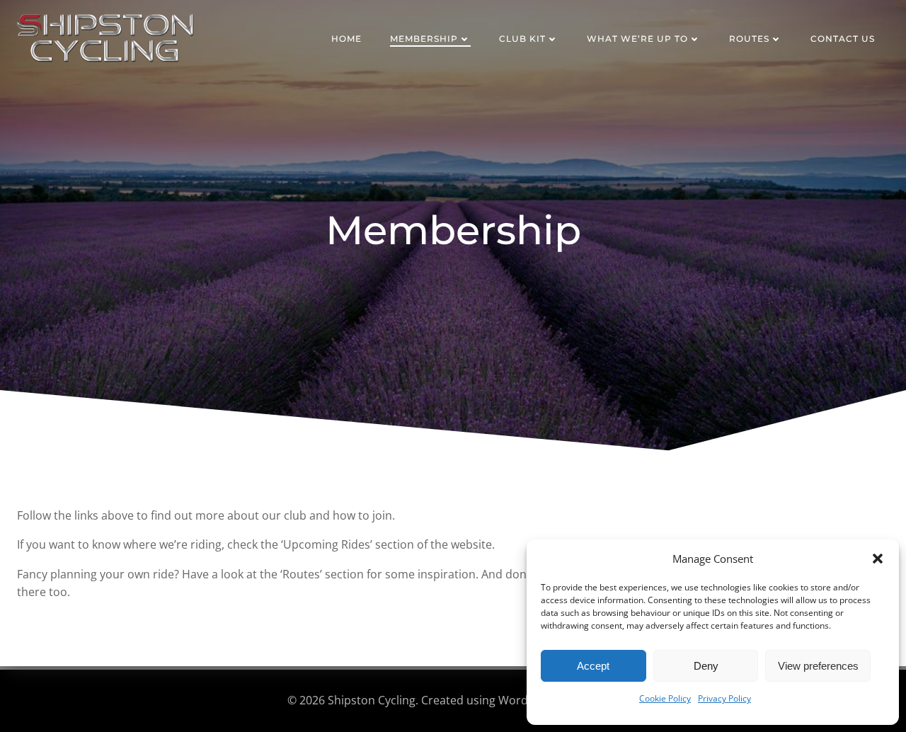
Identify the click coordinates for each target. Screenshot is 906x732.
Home (346, 38)
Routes (749, 38)
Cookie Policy (665, 698)
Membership (424, 38)
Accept (593, 666)
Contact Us (842, 38)
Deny (706, 666)
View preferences (818, 666)
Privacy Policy (724, 698)
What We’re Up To (637, 38)
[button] (878, 558)
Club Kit (522, 38)
